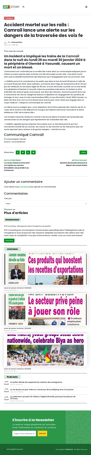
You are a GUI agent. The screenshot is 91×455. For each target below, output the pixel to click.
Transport (9, 18)
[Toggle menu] (86, 7)
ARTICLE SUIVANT (79, 160)
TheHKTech (69, 449)
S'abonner (42, 433)
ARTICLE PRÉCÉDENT (12, 160)
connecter (24, 186)
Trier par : (8, 198)
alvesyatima (16, 42)
